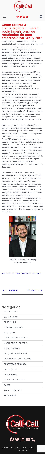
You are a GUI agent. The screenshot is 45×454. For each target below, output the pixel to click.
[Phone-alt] (33, 439)
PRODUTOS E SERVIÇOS (15, 364)
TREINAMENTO (11, 396)
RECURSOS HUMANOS (14, 380)
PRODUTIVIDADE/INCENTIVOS (17, 359)
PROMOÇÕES (10, 369)
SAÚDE (7, 385)
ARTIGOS (7, 273)
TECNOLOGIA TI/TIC (13, 390)
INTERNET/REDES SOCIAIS (16, 338)
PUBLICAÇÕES (10, 375)
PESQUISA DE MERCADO (15, 354)
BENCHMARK (10, 322)
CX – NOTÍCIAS (11, 317)
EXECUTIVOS (10, 333)
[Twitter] (21, 17)
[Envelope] (27, 17)
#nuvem (37, 273)
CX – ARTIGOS (10, 312)
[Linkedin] (24, 17)
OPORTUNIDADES (12, 348)
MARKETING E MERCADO (15, 343)
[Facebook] (18, 17)
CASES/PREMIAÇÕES (13, 327)
